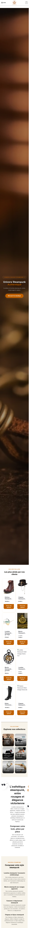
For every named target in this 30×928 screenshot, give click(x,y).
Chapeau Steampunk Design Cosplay (21, 598)
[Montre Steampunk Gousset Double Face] (22, 621)
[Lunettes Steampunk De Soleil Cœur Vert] (9, 621)
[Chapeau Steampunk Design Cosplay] (22, 586)
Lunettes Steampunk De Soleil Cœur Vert (8, 632)
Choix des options (9, 606)
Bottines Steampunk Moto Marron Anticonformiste (9, 598)
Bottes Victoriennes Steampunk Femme (8, 704)
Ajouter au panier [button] (22, 642)
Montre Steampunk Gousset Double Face (21, 632)
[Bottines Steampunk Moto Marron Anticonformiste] (9, 586)
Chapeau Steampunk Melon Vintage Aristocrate (22, 704)
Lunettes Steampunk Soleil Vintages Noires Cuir (21, 668)
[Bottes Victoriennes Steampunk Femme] (9, 693)
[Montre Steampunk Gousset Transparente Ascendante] (9, 657)
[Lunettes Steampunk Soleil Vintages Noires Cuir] (22, 657)
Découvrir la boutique (14, 296)
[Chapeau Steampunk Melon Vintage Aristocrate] (22, 693)
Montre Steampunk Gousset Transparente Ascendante (8, 668)
